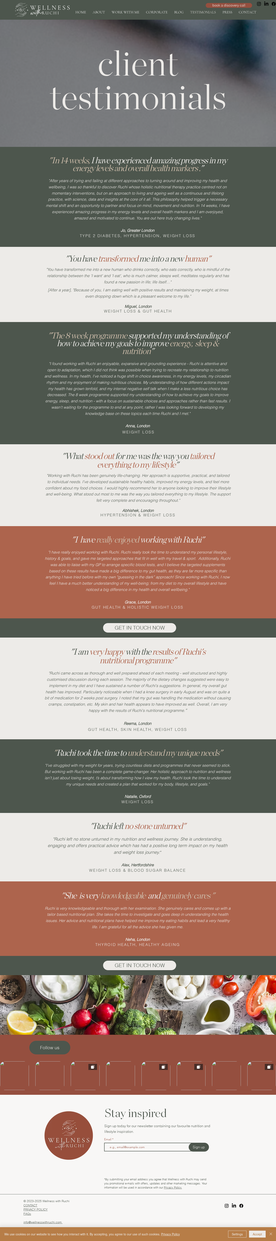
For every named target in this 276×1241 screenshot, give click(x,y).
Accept (257, 1234)
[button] (125, 12)
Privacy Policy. (173, 1187)
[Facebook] (241, 1205)
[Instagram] (259, 3)
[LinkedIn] (266, 3)
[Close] (270, 1234)
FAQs (27, 1214)
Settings (237, 1234)
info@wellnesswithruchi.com (43, 1222)
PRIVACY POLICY (36, 1209)
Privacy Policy (170, 1234)
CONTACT (30, 1205)
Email (108, 1139)
